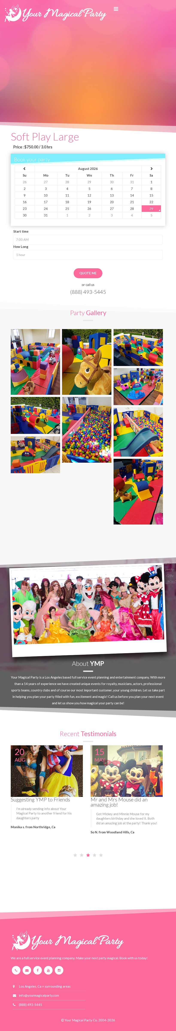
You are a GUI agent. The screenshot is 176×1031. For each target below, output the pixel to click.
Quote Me (88, 273)
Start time (21, 231)
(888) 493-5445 (88, 292)
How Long (20, 247)
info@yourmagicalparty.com (39, 995)
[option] (48, 791)
